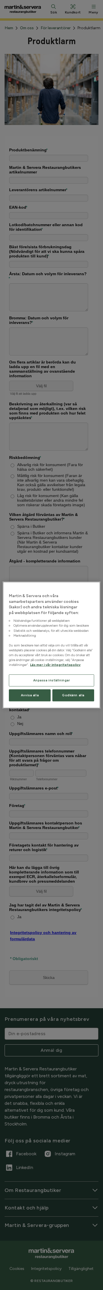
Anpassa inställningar (51, 680)
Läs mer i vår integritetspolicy (55, 665)
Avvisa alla (30, 695)
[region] (51, 645)
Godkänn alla (73, 695)
